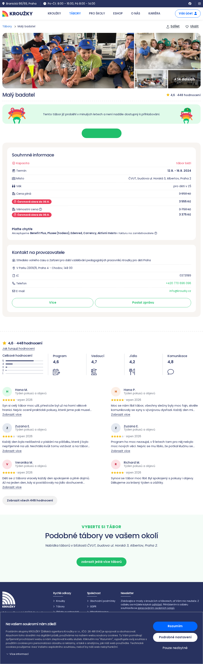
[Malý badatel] (68, 60)
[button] (77, 654)
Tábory (7, 26)
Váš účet (186, 13)
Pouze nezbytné (175, 648)
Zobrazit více (12, 414)
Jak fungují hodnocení (18, 348)
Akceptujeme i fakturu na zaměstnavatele (83, 233)
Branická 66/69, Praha (21, 4)
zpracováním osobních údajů (156, 608)
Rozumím (175, 626)
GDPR (93, 606)
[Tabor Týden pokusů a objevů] (168, 51)
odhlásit (157, 604)
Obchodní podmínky (102, 601)
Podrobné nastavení (175, 637)
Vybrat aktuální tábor (102, 133)
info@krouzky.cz (180, 291)
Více (52, 302)
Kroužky (60, 601)
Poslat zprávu (143, 302)
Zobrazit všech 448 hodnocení (30, 500)
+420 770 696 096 (178, 283)
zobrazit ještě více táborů (101, 562)
